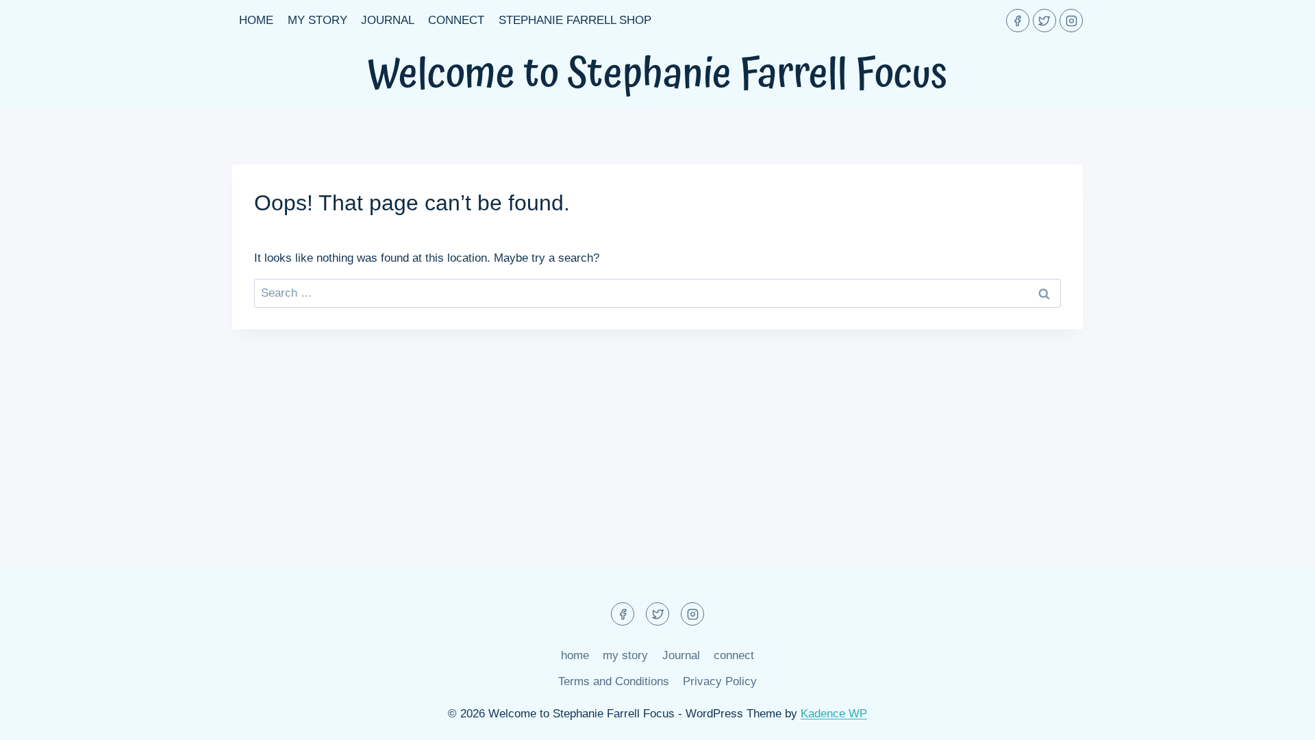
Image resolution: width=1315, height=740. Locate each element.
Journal (387, 20)
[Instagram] (1071, 20)
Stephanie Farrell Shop (575, 20)
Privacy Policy (720, 681)
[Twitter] (1044, 20)
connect (456, 20)
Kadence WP (834, 713)
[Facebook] (1017, 20)
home (256, 20)
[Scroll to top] (1280, 719)
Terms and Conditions (613, 681)
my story (317, 20)
